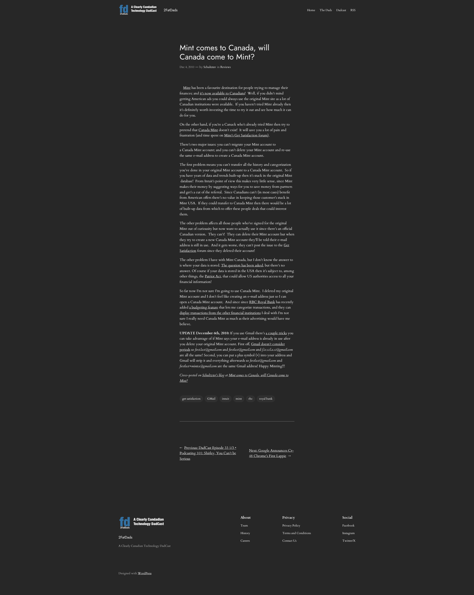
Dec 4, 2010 (187, 67)
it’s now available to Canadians (222, 93)
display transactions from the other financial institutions (220, 313)
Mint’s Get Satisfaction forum (246, 135)
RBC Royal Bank (262, 302)
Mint (187, 87)
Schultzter (209, 67)
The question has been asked (242, 265)
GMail (211, 399)
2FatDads (171, 10)
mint (239, 399)
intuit (225, 399)
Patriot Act (213, 276)
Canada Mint (208, 130)
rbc (250, 399)
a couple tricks (276, 333)
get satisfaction (191, 399)
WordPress (144, 573)
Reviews (225, 67)
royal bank (266, 399)
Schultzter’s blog (213, 375)
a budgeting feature (203, 307)
